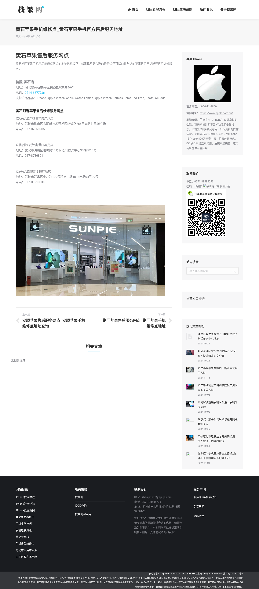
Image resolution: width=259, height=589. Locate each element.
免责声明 (199, 506)
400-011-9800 (208, 106)
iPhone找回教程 (25, 497)
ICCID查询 (81, 505)
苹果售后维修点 (31, 36)
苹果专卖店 (22, 536)
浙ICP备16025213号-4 (233, 574)
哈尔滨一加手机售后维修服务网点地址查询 (218, 422)
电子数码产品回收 (26, 556)
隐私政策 (199, 516)
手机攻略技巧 (24, 523)
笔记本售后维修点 (26, 550)
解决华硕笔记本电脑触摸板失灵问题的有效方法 (218, 387)
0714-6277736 (35, 93)
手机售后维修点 (25, 543)
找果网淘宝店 (83, 514)
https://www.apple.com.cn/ (216, 113)
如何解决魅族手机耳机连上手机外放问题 (218, 404)
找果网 (79, 497)
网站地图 (153, 574)
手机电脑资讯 (24, 530)
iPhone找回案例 (25, 510)
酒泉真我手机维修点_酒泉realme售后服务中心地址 (217, 336)
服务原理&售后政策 (205, 497)
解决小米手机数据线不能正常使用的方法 (218, 370)
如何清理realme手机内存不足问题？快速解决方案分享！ (216, 353)
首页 (18, 36)
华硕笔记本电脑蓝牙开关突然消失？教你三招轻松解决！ (216, 439)
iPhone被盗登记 (25, 503)
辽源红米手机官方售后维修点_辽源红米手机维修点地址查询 (217, 456)
